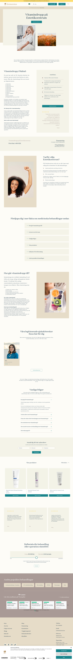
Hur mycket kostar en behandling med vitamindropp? (34, 426)
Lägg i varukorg (15, 495)
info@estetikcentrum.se (60, 630)
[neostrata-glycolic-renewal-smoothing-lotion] (15, 478)
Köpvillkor (24, 636)
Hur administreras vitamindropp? (29, 422)
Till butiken (64, 462)
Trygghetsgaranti (26, 631)
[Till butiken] (68, 462)
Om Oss (6, 626)
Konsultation (25, 628)
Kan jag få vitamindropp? (27, 399)
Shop (23, 623)
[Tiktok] (15, 644)
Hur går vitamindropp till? (35, 225)
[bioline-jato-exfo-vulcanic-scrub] (59, 478)
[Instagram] (12, 644)
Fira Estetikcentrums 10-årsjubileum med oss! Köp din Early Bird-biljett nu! (36, 0)
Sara (6, 360)
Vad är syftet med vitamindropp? (29, 414)
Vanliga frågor (32, 238)
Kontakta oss (7, 636)
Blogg (5, 631)
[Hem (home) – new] (10, 4)
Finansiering (25, 626)
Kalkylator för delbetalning (36, 251)
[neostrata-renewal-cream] (37, 478)
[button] (36, 400)
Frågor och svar (8, 628)
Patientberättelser (26, 633)
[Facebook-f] (8, 644)
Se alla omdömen (64, 597)
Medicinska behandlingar (35, 7)
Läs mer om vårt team (34, 232)
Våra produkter (33, 245)
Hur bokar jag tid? (25, 430)
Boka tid (6, 633)
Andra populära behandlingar (36, 258)
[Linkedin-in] (5, 644)
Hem (29, 7)
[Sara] (12, 350)
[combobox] (39, 4)
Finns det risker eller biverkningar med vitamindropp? (34, 418)
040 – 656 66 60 (59, 625)
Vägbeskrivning (59, 635)
